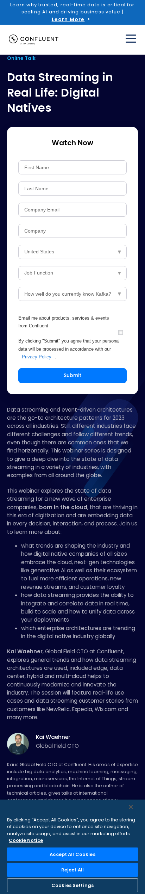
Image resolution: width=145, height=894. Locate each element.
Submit (72, 375)
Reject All (72, 870)
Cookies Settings (72, 885)
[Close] (131, 807)
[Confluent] (33, 40)
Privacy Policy (36, 356)
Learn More (68, 19)
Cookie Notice (26, 840)
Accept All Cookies (72, 854)
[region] (72, 847)
